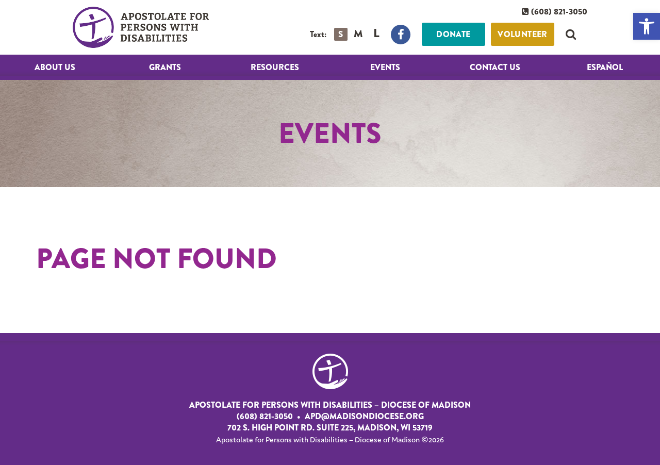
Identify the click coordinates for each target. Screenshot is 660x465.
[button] (646, 26)
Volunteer (523, 34)
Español (605, 67)
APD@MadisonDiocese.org (364, 416)
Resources (275, 67)
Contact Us (495, 67)
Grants (165, 67)
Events (385, 67)
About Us (55, 67)
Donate (453, 34)
